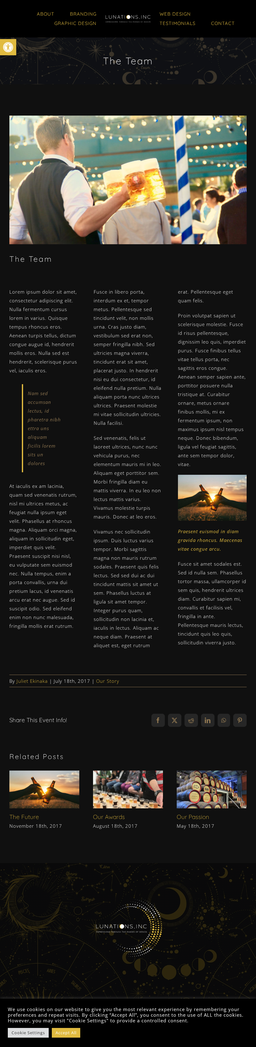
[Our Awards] (128, 789)
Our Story (107, 681)
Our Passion (201, 789)
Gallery (55, 789)
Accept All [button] (66, 1032)
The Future (33, 789)
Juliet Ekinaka (32, 681)
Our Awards (117, 789)
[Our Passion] (212, 789)
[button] (8, 47)
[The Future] (44, 789)
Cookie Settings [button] (28, 1032)
